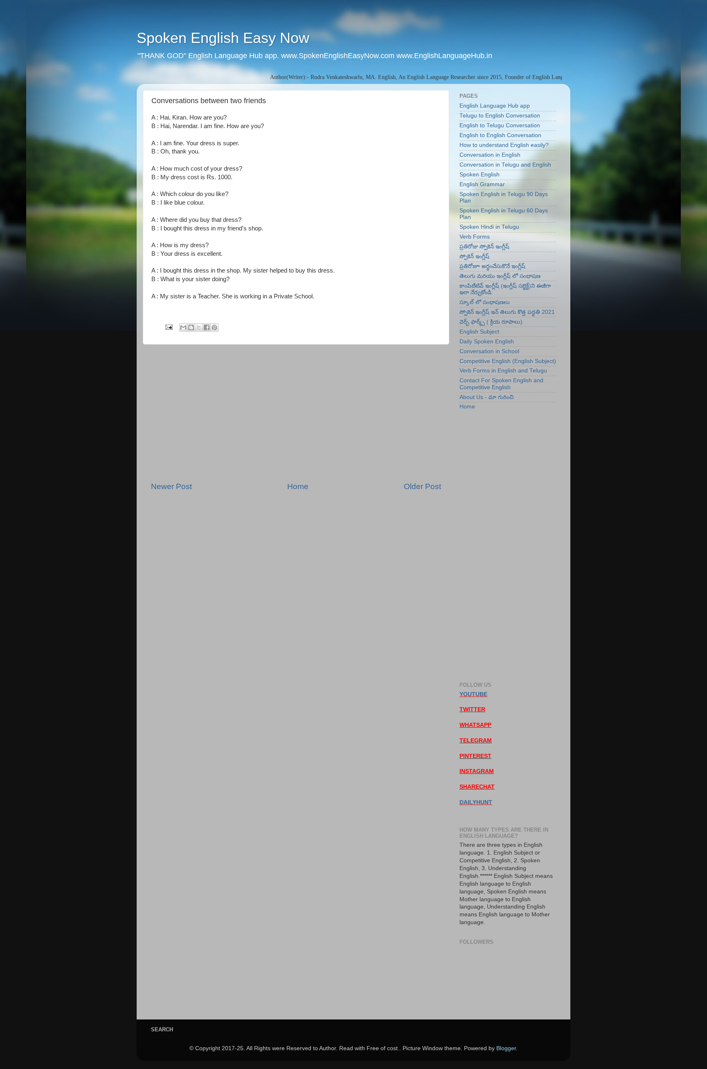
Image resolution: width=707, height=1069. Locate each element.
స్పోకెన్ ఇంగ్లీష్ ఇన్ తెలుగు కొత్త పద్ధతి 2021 (507, 312)
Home (297, 486)
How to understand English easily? (504, 145)
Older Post (422, 486)
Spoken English (479, 174)
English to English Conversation (500, 135)
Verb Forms (474, 237)
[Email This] (183, 327)
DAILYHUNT (475, 802)
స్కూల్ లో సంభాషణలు (484, 302)
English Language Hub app (494, 106)
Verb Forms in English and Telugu (503, 371)
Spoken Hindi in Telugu (489, 227)
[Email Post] (168, 327)
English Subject (479, 332)
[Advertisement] (296, 413)
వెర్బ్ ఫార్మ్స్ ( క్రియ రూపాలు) (490, 322)
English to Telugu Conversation (499, 125)
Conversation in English (489, 155)
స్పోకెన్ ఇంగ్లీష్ (474, 256)
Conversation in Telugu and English (505, 165)
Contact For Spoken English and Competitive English (501, 383)
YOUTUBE (473, 694)
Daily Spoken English (486, 341)
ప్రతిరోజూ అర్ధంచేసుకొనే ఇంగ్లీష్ (492, 266)
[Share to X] (199, 327)
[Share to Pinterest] (214, 327)
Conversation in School (489, 351)
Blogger (506, 1048)
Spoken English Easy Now (223, 37)
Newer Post (171, 486)
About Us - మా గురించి (486, 397)
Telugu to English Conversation (499, 116)
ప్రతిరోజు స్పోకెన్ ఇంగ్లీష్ (484, 247)
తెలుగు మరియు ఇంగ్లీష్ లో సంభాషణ (499, 276)
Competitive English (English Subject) (507, 361)
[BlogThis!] (191, 327)
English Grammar (482, 184)
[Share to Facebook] (207, 327)
